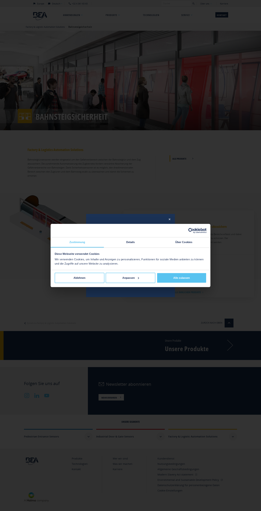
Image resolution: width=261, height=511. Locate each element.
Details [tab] (130, 242)
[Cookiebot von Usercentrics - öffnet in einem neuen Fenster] (190, 230)
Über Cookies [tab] (183, 242)
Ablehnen (79, 277)
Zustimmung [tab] (77, 242)
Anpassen (128, 277)
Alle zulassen (181, 277)
